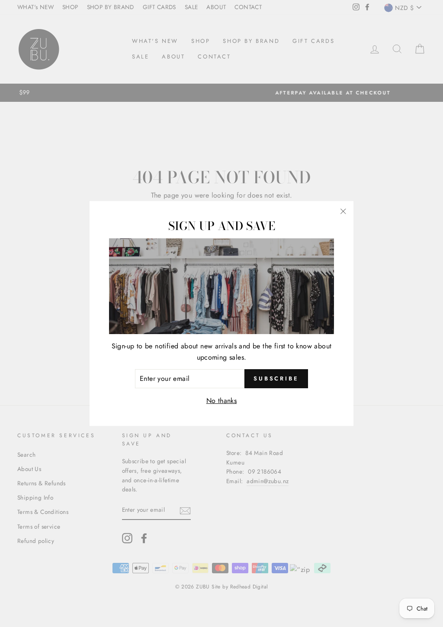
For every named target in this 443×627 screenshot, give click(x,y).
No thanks (221, 401)
